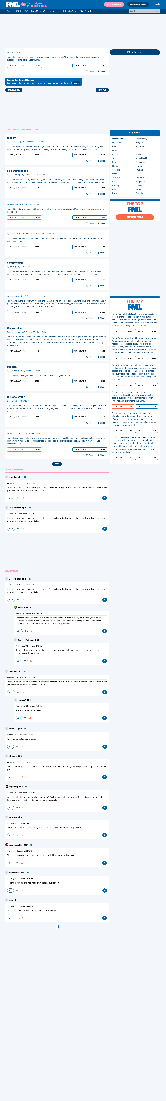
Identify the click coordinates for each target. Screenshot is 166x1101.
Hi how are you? (16, 397)
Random (17, 11)
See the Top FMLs (135, 217)
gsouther (13, 477)
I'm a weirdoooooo (17, 171)
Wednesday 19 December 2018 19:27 (21, 762)
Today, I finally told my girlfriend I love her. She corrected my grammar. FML (39, 376)
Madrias (13, 729)
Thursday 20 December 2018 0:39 (19, 823)
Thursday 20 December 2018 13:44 (20, 879)
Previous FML (14, 90)
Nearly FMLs (85, 11)
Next (57, 464)
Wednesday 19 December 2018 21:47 (29, 614)
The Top (51, 11)
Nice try (11, 138)
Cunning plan (14, 328)
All (8, 11)
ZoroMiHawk (15, 508)
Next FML (102, 90)
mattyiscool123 (16, 845)
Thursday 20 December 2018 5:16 (19, 851)
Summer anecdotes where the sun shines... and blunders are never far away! (43, 81)
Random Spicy (38, 11)
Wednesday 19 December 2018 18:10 (20, 514)
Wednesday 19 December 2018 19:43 (21, 793)
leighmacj (13, 787)
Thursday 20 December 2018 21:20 (20, 906)
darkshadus (14, 873)
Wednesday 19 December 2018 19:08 (21, 483)
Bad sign (12, 367)
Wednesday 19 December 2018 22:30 (30, 646)
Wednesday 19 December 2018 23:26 (30, 706)
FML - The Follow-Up (67, 11)
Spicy (26, 11)
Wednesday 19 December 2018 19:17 (20, 735)
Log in (157, 4)
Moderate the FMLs (138, 4)
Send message (15, 263)
